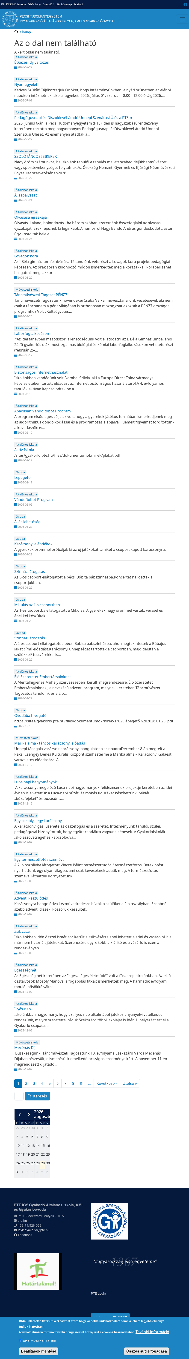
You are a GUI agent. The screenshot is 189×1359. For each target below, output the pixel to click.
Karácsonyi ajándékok (33, 543)
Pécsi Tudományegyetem (41, 16)
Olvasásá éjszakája (30, 217)
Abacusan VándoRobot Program (42, 411)
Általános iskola (26, 57)
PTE (2, 4)
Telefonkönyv (34, 4)
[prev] (19, 1114)
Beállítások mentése (38, 1351)
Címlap (25, 32)
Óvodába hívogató (30, 715)
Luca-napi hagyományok (35, 781)
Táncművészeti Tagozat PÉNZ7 (40, 294)
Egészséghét (25, 970)
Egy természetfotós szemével (39, 859)
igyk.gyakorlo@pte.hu (33, 1230)
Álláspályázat (25, 195)
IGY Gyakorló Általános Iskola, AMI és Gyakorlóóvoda (66, 21)
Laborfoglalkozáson (31, 333)
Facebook (78, 4)
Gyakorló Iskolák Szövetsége (57, 4)
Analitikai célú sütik (39, 1341)
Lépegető (22, 477)
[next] (29, 1114)
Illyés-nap (22, 1008)
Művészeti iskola (27, 289)
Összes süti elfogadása (146, 1351)
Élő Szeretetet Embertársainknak (43, 676)
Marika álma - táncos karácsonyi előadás (49, 743)
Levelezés (22, 4)
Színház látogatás (29, 571)
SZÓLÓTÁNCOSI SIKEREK (35, 156)
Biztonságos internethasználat (41, 372)
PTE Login (98, 1293)
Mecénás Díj (24, 1047)
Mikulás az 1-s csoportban (37, 604)
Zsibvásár (22, 931)
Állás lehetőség (27, 521)
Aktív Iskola (24, 449)
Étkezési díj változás (31, 62)
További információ (152, 1331)
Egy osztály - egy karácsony (38, 820)
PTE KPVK (11, 4)
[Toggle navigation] (182, 19)
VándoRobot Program (33, 499)
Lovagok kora (26, 256)
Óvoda (20, 472)
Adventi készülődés (31, 898)
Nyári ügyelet (25, 84)
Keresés (40, 1096)
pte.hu (22, 1220)
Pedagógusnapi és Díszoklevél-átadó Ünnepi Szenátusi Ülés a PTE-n (73, 117)
